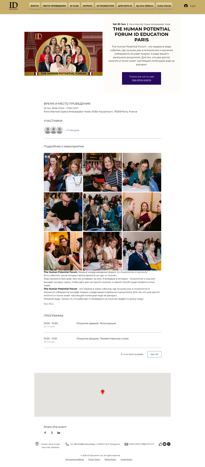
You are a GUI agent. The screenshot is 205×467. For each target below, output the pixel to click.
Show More (49, 303)
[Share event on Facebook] (45, 433)
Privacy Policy (94, 459)
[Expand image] (63, 172)
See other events (141, 80)
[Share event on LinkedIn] (58, 433)
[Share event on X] (52, 433)
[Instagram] (168, 444)
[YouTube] (164, 444)
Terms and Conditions (75, 459)
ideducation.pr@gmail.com (141, 444)
